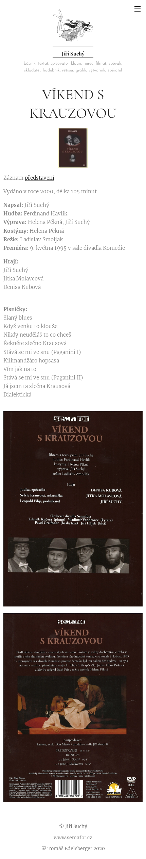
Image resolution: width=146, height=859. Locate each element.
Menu (137, 8)
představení (39, 178)
